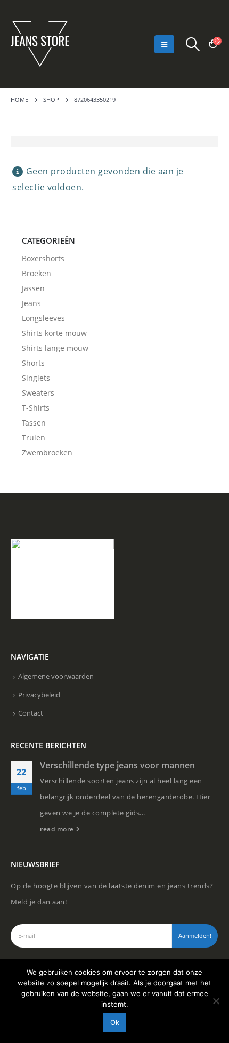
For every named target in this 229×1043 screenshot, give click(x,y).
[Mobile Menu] (164, 44)
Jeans (31, 303)
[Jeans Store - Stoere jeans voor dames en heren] (40, 44)
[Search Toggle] (193, 44)
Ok (114, 1022)
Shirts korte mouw (54, 333)
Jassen (33, 288)
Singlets (36, 378)
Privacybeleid (39, 695)
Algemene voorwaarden (56, 676)
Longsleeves (43, 318)
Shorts (33, 363)
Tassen (34, 423)
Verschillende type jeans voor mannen (117, 765)
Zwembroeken (47, 452)
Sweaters (38, 393)
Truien (33, 437)
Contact (30, 713)
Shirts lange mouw (55, 348)
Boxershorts (43, 258)
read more (58, 828)
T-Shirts (36, 408)
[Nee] (215, 1001)
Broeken (36, 273)
